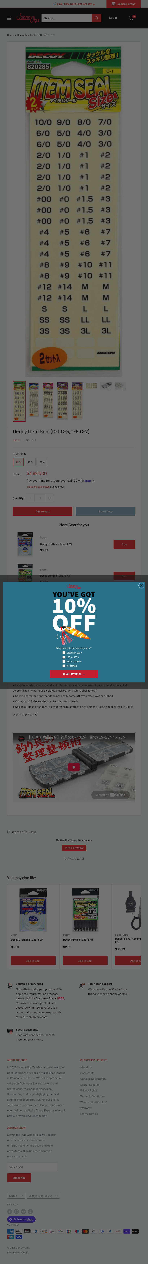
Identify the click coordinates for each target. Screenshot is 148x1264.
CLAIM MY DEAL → (74, 674)
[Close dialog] (141, 585)
